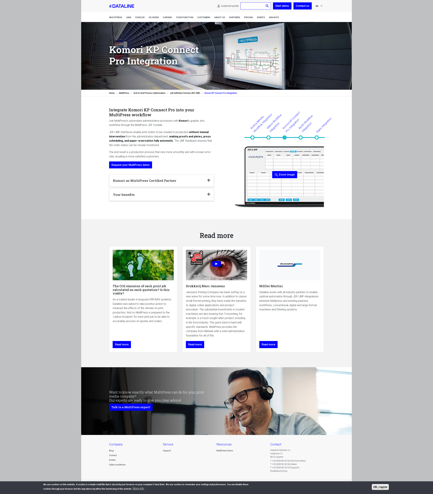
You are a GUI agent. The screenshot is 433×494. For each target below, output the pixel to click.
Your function (184, 17)
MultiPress (115, 17)
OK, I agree (380, 487)
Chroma (167, 17)
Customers (203, 17)
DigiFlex (140, 17)
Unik (128, 17)
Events (261, 17)
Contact (113, 455)
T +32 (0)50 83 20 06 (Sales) (283, 464)
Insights (274, 17)
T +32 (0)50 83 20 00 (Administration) (288, 460)
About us (219, 17)
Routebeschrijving (278, 471)
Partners (234, 17)
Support (167, 450)
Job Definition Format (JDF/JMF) (185, 93)
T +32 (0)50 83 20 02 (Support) (284, 467)
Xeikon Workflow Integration (274, 123)
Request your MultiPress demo (130, 165)
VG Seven (154, 17)
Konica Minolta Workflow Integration (261, 123)
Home (112, 93)
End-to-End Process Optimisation (149, 93)
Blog (111, 450)
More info (138, 488)
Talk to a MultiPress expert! (130, 407)
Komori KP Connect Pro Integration (291, 122)
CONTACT (275, 444)
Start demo (282, 5)
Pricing (248, 17)
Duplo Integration (323, 125)
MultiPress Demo (224, 450)
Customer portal (229, 6)
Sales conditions (117, 464)
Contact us (302, 5)
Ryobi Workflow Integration (306, 123)
